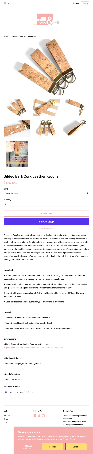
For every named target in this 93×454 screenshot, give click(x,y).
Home (6, 36)
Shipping (7, 419)
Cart (77, 3)
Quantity (7, 199)
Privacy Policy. (69, 439)
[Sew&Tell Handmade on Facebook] (34, 416)
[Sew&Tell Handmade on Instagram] (43, 416)
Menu (9, 3)
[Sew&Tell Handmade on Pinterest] (39, 416)
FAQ (5, 422)
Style (6, 188)
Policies (7, 416)
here (39, 363)
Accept (52, 446)
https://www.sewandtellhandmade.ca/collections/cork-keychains (33, 347)
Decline (76, 446)
